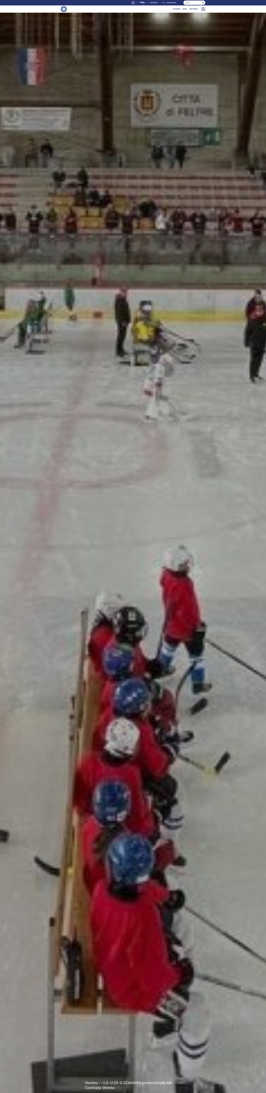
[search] (203, 3)
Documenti (193, 9)
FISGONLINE (154, 3)
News (185, 9)
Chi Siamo (176, 9)
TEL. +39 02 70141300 (169, 3)
